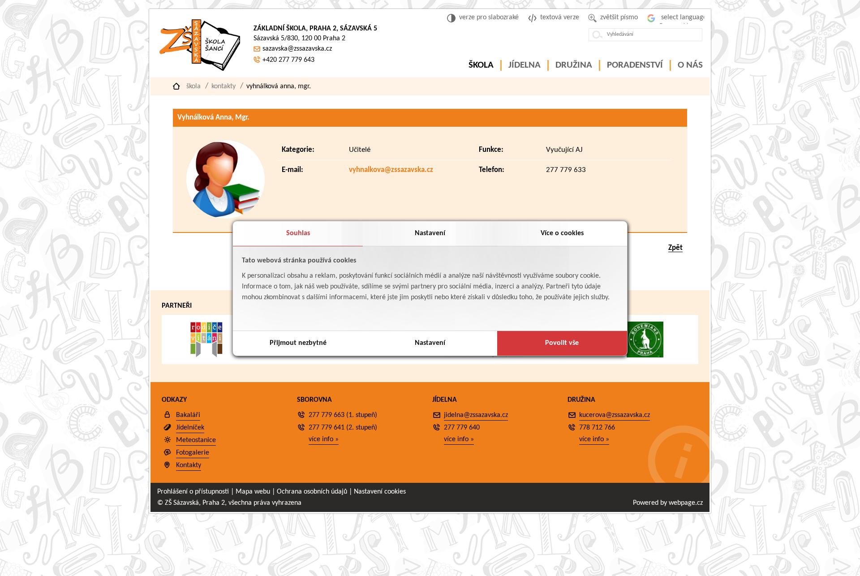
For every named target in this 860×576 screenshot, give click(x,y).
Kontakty (223, 86)
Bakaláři (188, 415)
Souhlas (298, 233)
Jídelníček (190, 427)
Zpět (675, 248)
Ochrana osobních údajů (312, 491)
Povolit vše (562, 343)
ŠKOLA (481, 65)
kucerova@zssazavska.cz (614, 415)
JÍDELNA (524, 65)
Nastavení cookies (380, 491)
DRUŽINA (573, 65)
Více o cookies (562, 233)
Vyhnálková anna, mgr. (278, 86)
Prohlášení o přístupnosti (193, 491)
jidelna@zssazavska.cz (476, 415)
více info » (324, 439)
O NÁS (690, 65)
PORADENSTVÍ (635, 65)
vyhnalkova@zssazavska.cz (391, 170)
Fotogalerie (192, 452)
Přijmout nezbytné (298, 343)
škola (193, 86)
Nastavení (430, 233)
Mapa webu (253, 491)
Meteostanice (196, 440)
